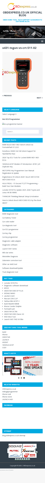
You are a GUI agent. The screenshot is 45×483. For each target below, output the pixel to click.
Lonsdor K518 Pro (11, 283)
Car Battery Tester (9, 218)
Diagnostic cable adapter (11, 241)
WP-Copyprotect (11, 470)
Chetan (7, 470)
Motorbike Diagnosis (10, 256)
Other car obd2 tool (9, 264)
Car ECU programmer (10, 229)
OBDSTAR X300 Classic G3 (14, 314)
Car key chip (6, 233)
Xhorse (5, 334)
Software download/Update (12, 268)
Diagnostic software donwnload (16, 285)
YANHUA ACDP (8, 345)
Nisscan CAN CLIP (11, 298)
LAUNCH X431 (9, 296)
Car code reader (8, 221)
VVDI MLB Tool (10, 317)
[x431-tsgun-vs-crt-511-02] (22, 91)
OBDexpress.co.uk (9, 389)
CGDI (4, 347)
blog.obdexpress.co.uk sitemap (13, 435)
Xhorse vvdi (6, 394)
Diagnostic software (9, 245)
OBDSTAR (6, 337)
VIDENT (5, 342)
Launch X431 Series (9, 249)
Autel (4, 332)
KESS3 (6, 288)
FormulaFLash (9, 309)
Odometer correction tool (12, 260)
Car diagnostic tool (9, 225)
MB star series (7, 252)
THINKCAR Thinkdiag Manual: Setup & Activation (20, 196)
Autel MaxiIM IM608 (11, 304)
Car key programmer (10, 237)
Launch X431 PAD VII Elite (13, 319)
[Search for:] (22, 132)
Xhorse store (7, 397)
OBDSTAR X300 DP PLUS (13, 291)
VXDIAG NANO (9, 293)
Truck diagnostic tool (10, 272)
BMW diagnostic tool (10, 214)
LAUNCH (5, 340)
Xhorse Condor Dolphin (12, 306)
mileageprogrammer (10, 392)
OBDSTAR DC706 (10, 311)
